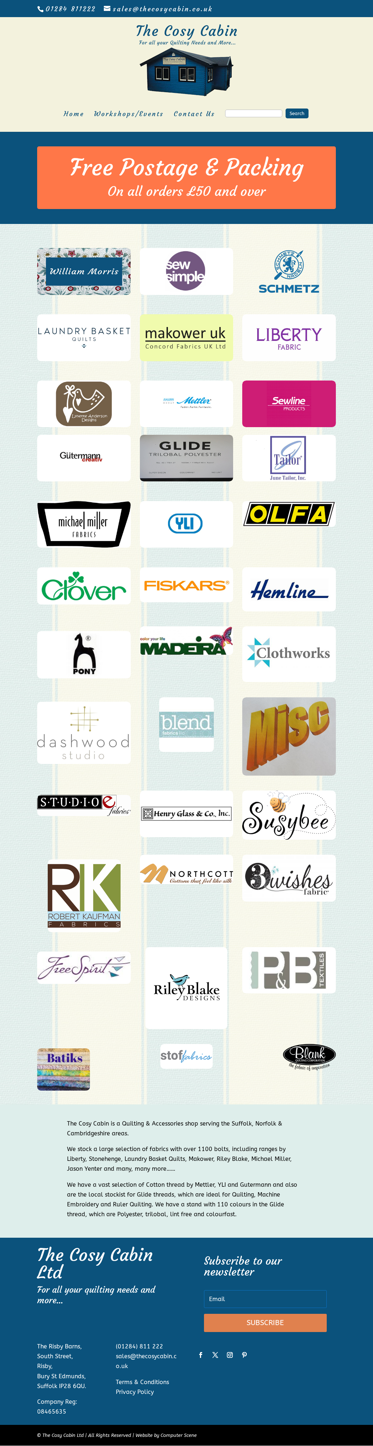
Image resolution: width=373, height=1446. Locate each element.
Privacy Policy (135, 1391)
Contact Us (194, 114)
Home (74, 114)
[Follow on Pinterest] (244, 1355)
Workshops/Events (129, 114)
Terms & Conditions (142, 1382)
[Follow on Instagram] (230, 1355)
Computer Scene (179, 1435)
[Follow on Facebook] (201, 1355)
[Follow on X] (215, 1355)
